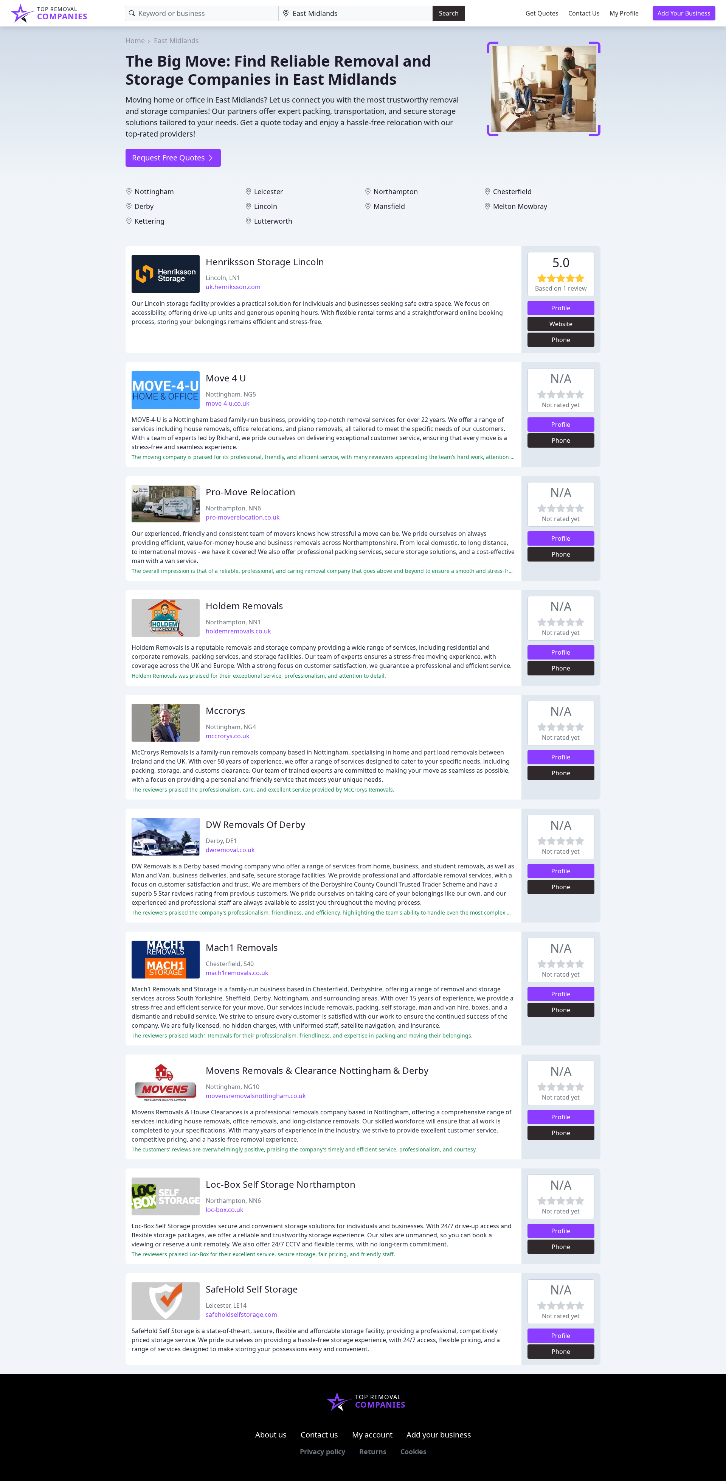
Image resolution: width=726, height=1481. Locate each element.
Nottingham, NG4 (231, 727)
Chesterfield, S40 (230, 964)
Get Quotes (542, 13)
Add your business (438, 1435)
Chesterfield (512, 191)
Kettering (149, 221)
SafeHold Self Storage (252, 1289)
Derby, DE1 (221, 841)
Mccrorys (225, 710)
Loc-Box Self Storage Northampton (280, 1184)
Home (135, 40)
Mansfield (389, 206)
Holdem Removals (244, 605)
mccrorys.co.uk (228, 736)
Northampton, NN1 (233, 622)
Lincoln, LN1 (223, 278)
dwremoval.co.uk (230, 850)
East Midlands (176, 40)
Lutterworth (273, 221)
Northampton (396, 191)
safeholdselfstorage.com (241, 1314)
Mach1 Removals (242, 947)
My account (372, 1435)
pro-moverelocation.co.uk (243, 517)
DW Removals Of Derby (255, 824)
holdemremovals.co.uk (238, 631)
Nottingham (154, 191)
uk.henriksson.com (233, 287)
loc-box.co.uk (225, 1210)
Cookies (413, 1451)
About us (271, 1435)
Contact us (319, 1435)
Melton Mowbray (520, 206)
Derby (144, 206)
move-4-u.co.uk (228, 403)
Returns (372, 1451)
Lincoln (265, 206)
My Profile (624, 13)
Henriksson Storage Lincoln (265, 261)
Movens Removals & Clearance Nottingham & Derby (317, 1070)
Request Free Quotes (169, 157)
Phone (561, 340)
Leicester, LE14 (226, 1305)
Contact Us (584, 13)
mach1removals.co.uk (237, 973)
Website (560, 324)
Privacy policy (322, 1451)
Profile (560, 308)
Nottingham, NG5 (231, 394)
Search (449, 13)
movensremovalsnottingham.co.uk (256, 1096)
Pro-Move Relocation (250, 491)
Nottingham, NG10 (232, 1087)
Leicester (268, 191)
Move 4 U (226, 378)
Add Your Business (684, 13)
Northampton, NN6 (233, 508)
